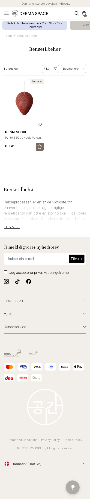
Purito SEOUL (16, 132)
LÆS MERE (12, 227)
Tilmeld (77, 259)
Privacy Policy (50, 440)
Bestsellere (71, 68)
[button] (84, 13)
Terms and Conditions (22, 440)
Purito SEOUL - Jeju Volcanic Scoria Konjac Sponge (24, 139)
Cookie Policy (72, 440)
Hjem (8, 35)
